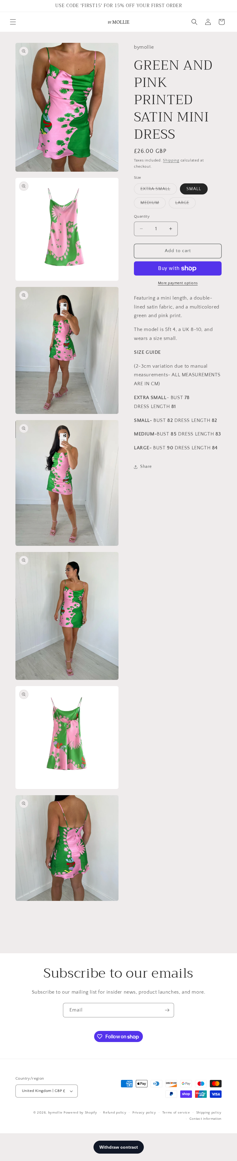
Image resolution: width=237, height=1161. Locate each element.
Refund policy (114, 1112)
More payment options (178, 283)
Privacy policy (144, 1112)
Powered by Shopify (80, 1112)
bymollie (55, 1112)
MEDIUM (153, 204)
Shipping (171, 160)
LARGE (185, 204)
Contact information (205, 1119)
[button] (13, 22)
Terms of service (176, 1112)
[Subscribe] (167, 1010)
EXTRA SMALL (158, 190)
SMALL (193, 188)
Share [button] (146, 466)
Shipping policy (209, 1112)
